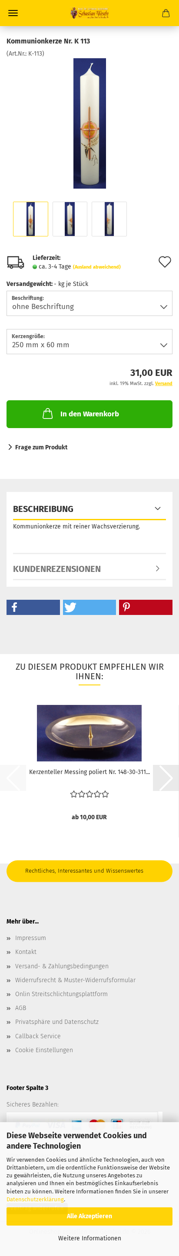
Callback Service (38, 1036)
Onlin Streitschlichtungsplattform (61, 994)
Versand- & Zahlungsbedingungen (62, 966)
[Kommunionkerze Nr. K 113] (89, 123)
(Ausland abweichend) (97, 267)
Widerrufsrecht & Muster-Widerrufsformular (75, 980)
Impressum (30, 938)
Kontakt (25, 952)
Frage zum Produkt (41, 447)
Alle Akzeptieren (89, 1216)
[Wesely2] (89, 13)
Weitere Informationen (89, 1238)
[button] (33, 607)
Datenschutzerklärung (35, 1199)
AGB (20, 1008)
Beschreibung (43, 509)
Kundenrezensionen (57, 569)
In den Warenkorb (89, 414)
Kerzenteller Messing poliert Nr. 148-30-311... (89, 772)
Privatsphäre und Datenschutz (57, 1022)
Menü (13, 13)
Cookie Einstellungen (44, 1050)
